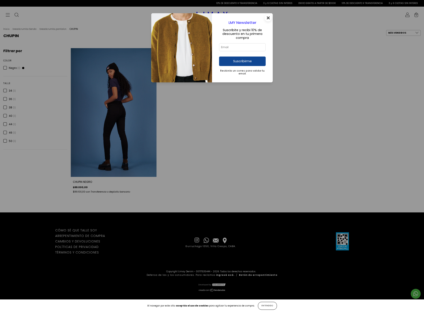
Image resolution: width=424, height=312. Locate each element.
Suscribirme (242, 61)
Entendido (267, 305)
